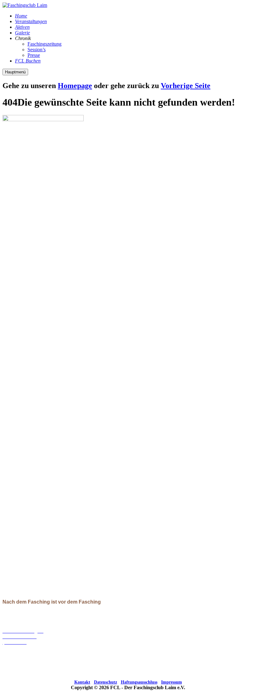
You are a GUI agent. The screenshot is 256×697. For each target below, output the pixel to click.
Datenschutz (105, 682)
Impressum (171, 682)
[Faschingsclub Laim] (24, 5)
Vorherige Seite (185, 86)
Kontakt (82, 682)
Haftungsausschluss (139, 682)
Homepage (75, 86)
